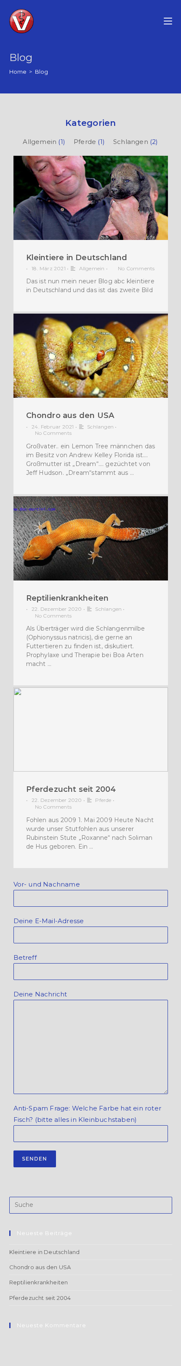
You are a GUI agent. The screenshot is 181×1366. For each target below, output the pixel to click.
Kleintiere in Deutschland (77, 257)
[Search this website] (90, 1204)
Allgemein (39, 142)
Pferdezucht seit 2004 (71, 789)
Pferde (85, 142)
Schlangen (130, 142)
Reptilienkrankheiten (67, 598)
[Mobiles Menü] (168, 21)
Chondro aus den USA (70, 415)
